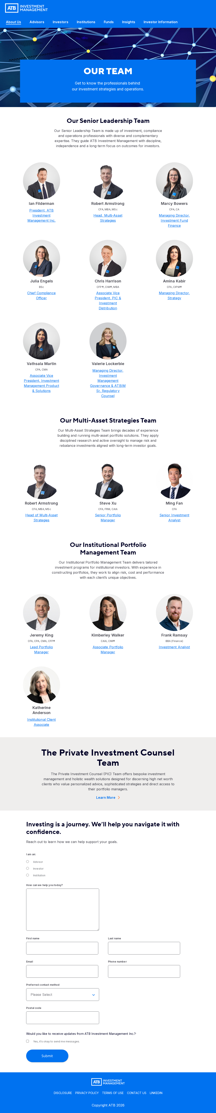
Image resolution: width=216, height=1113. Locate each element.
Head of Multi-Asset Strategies (41, 517)
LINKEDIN (156, 1093)
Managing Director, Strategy (174, 295)
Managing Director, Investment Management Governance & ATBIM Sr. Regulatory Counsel (108, 383)
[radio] (107, 862)
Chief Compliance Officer (41, 295)
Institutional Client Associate (41, 722)
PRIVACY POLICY (87, 1093)
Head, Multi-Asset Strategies (107, 218)
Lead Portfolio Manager (41, 649)
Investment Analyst (174, 647)
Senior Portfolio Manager (108, 517)
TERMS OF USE (113, 1093)
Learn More (105, 797)
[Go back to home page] (26, 8)
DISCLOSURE (63, 1093)
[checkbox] (107, 868)
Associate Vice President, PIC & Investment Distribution (108, 300)
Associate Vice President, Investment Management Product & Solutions (41, 383)
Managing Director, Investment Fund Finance (174, 220)
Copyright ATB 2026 (108, 1105)
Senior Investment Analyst (174, 517)
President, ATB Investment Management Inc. (41, 215)
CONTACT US (136, 1093)
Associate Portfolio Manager (108, 649)
